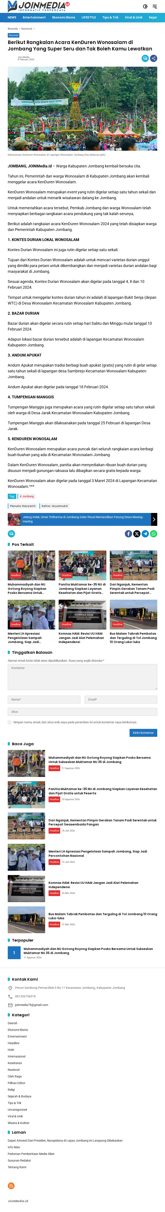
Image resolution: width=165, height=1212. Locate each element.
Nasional (13, 35)
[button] (145, 6)
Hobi (11, 1049)
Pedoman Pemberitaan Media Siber (31, 1154)
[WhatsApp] (153, 533)
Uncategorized (17, 1109)
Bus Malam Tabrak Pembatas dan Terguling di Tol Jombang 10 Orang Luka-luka (133, 638)
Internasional (16, 1056)
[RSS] (11, 1185)
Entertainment (17, 1036)
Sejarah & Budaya (19, 1096)
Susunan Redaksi (19, 1160)
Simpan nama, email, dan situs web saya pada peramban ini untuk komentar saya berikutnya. (75, 722)
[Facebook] (128, 533)
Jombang (28, 496)
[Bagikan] (153, 58)
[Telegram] (145, 533)
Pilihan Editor (16, 1083)
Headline (15, 575)
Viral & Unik (15, 1116)
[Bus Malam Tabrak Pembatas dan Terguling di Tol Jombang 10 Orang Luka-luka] (133, 615)
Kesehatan (15, 1063)
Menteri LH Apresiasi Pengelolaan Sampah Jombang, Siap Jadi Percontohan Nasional (25, 638)
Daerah (12, 1023)
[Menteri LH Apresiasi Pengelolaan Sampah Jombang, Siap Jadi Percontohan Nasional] (31, 615)
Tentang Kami (17, 1167)
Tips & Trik (14, 1103)
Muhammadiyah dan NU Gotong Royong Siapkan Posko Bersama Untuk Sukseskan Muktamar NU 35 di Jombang (31, 588)
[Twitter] (137, 533)
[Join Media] (39, 6)
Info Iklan (14, 1147)
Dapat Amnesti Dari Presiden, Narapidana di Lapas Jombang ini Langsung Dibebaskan (65, 1140)
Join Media (23, 57)
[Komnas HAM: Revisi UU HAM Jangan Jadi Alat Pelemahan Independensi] (82, 615)
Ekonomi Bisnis (18, 1029)
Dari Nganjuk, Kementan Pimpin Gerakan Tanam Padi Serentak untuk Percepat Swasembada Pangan (132, 588)
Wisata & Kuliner (18, 1123)
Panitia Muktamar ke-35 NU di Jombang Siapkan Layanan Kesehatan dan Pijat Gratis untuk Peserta (82, 588)
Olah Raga (15, 1076)
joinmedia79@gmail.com (31, 1005)
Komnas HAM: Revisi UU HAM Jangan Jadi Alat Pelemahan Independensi (81, 638)
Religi (11, 1089)
